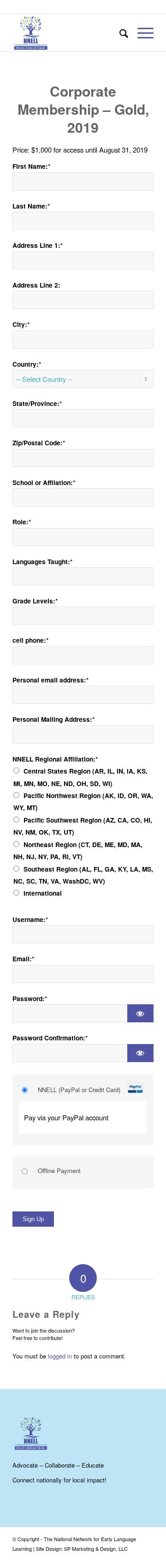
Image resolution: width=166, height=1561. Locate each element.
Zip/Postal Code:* (38, 442)
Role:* (21, 521)
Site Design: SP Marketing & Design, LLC (82, 1548)
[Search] (119, 32)
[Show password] (140, 1013)
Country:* (26, 364)
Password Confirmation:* (50, 1037)
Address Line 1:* (37, 245)
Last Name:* (31, 206)
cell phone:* (30, 640)
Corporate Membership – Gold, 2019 (83, 109)
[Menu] (141, 32)
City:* (21, 324)
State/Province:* (37, 403)
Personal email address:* (50, 680)
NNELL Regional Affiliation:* (55, 759)
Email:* (23, 958)
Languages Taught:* (42, 561)
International (43, 893)
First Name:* (31, 166)
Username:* (30, 919)
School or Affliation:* (43, 482)
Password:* (29, 998)
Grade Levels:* (35, 600)
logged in (60, 1356)
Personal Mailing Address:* (53, 719)
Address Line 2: (36, 285)
